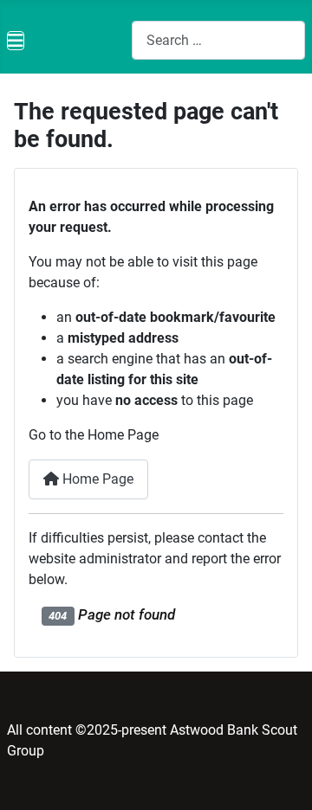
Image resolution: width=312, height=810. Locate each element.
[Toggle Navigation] (15, 40)
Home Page (96, 479)
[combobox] (218, 40)
